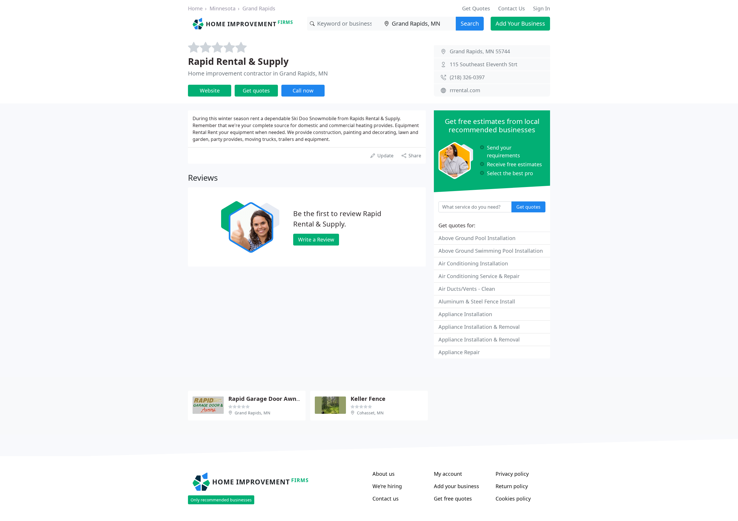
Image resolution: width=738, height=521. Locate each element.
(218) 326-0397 (467, 77)
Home (195, 8)
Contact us (385, 498)
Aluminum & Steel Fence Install (476, 301)
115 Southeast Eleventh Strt (483, 64)
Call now (303, 90)
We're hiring (387, 486)
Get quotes (256, 90)
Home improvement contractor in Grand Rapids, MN (258, 73)
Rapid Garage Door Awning (267, 399)
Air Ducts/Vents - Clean (466, 288)
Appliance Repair (459, 352)
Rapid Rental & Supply (238, 61)
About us (383, 473)
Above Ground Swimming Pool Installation (490, 250)
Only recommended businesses (221, 500)
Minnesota (223, 8)
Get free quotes (453, 498)
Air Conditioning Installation (473, 263)
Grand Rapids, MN (252, 413)
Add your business (456, 486)
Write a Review (316, 239)
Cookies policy (513, 498)
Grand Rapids (258, 8)
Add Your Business (520, 23)
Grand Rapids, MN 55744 (480, 51)
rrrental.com (465, 90)
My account (448, 473)
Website (210, 90)
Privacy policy (512, 473)
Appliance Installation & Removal (479, 326)
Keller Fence (368, 399)
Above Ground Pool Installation (476, 238)
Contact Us (511, 8)
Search (470, 23)
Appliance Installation (465, 314)
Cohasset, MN (370, 413)
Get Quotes (476, 8)
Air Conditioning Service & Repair (478, 276)
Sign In (541, 8)
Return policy (512, 486)
